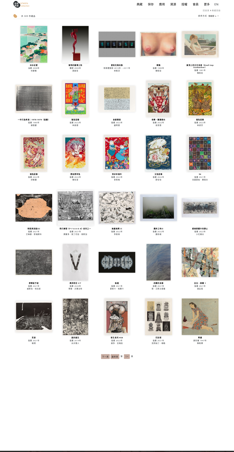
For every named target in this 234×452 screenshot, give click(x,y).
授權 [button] (184, 4)
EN (216, 4)
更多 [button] (207, 4)
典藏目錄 (216, 10)
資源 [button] (173, 4)
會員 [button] (196, 4)
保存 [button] (151, 4)
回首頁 (206, 10)
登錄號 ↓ (212, 16)
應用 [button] (162, 4)
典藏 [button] (139, 4)
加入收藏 (34, 50)
